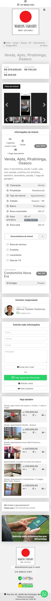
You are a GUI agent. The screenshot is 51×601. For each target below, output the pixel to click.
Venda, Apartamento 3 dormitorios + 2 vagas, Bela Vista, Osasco (23, 480)
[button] (7, 105)
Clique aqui (9, 508)
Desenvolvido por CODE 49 (26, 599)
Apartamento (39, 43)
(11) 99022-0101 (27, 5)
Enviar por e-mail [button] (26, 367)
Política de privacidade (25, 597)
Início (8, 43)
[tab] (11, 86)
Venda (15, 43)
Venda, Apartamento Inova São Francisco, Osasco (22, 443)
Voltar (44, 45)
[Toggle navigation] (44, 10)
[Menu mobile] (25, 22)
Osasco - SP (26, 43)
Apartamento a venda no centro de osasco (22, 462)
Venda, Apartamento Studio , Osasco (20, 425)
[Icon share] (25, 1)
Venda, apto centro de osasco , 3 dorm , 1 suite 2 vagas (25, 406)
